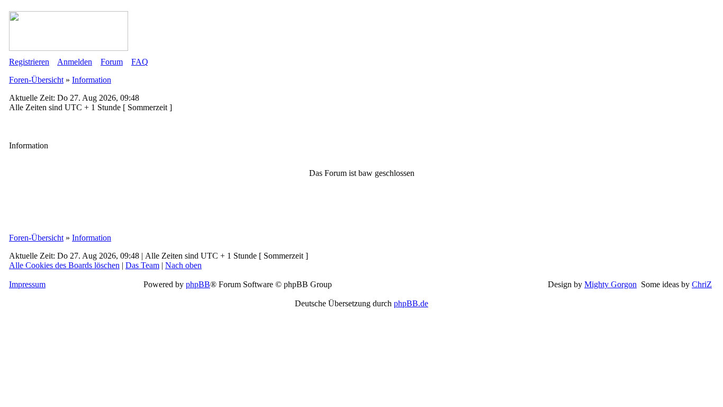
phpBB (198, 284)
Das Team (142, 265)
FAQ (139, 61)
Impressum (27, 284)
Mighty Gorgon (610, 284)
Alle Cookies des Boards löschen (64, 265)
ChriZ (702, 284)
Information (91, 79)
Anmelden (74, 61)
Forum (112, 61)
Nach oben (183, 265)
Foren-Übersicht (36, 79)
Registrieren (29, 61)
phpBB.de (411, 303)
